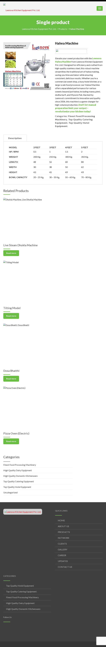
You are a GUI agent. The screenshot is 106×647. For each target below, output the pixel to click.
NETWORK (63, 537)
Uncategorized (10, 492)
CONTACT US (65, 567)
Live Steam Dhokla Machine (20, 245)
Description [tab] (15, 138)
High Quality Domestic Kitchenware (20, 476)
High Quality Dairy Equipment (17, 470)
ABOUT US (63, 526)
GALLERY (62, 549)
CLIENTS (62, 543)
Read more (11, 253)
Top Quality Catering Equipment (18, 481)
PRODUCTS (64, 532)
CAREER (62, 555)
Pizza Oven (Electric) (16, 433)
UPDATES (63, 561)
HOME (61, 520)
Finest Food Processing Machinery (19, 464)
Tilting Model (12, 308)
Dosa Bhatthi (11, 370)
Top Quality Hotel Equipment (17, 487)
